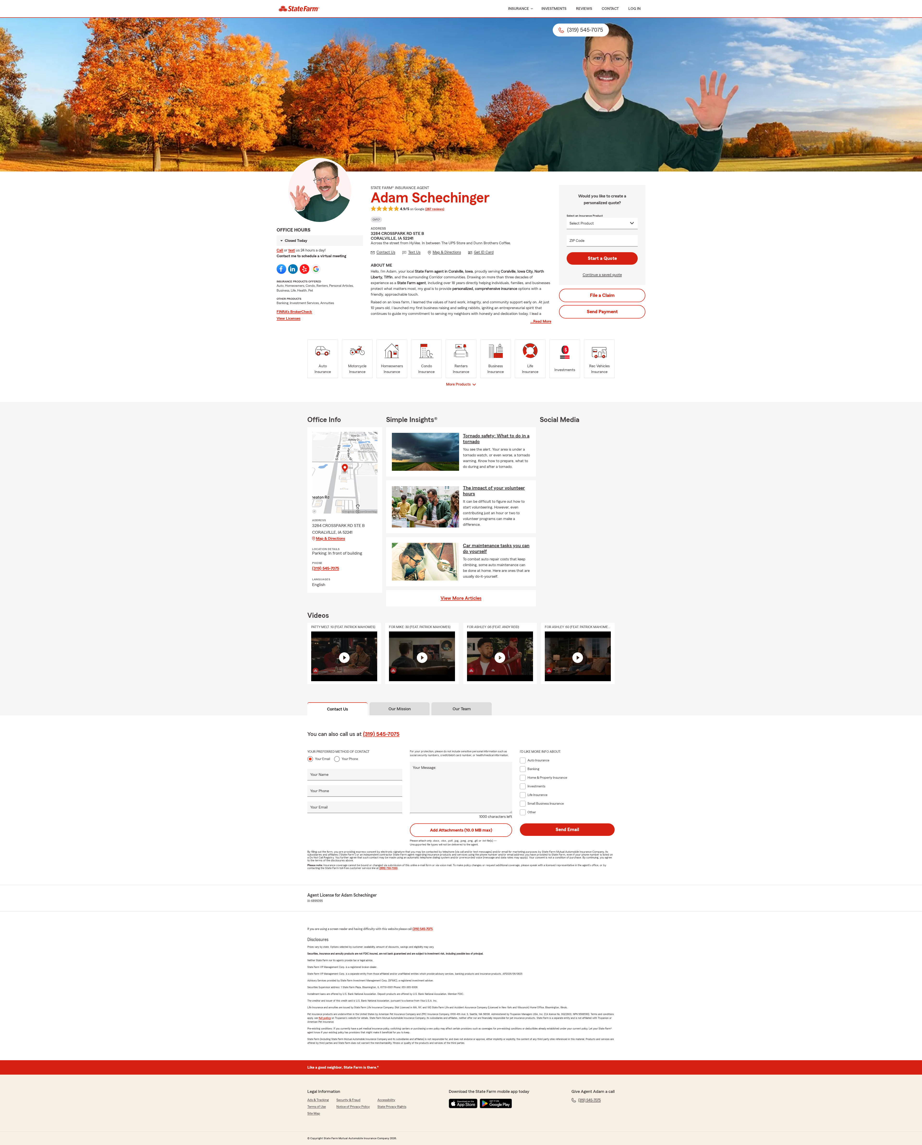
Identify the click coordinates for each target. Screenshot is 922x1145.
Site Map (313, 1113)
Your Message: (424, 768)
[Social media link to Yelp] (304, 269)
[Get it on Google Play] (496, 1103)
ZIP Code (577, 241)
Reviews (584, 9)
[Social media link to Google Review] (316, 269)
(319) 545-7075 (325, 568)
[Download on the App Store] (463, 1103)
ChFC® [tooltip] (376, 219)
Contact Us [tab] (337, 709)
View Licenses (288, 318)
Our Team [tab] (462, 709)
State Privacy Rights (391, 1106)
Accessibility (386, 1100)
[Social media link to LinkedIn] (293, 269)
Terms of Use (316, 1106)
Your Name (319, 775)
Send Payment (602, 311)
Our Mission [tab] (399, 709)
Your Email (322, 759)
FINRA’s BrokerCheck (294, 312)
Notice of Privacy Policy (353, 1106)
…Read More (540, 321)
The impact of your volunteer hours (494, 491)
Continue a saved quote (602, 275)
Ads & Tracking (318, 1100)
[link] (299, 8)
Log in (634, 9)
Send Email (567, 829)
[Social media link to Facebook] (281, 269)
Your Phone (350, 759)
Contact (610, 9)
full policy (325, 1017)
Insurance (518, 9)
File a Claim (602, 295)
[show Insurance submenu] (531, 8)
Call (280, 250)
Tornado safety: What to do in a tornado (496, 439)
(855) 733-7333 (388, 868)
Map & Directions (330, 538)
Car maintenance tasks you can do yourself (496, 548)
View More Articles (461, 598)
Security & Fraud (348, 1100)
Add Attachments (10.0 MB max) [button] (461, 830)
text (291, 250)
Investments (553, 9)
